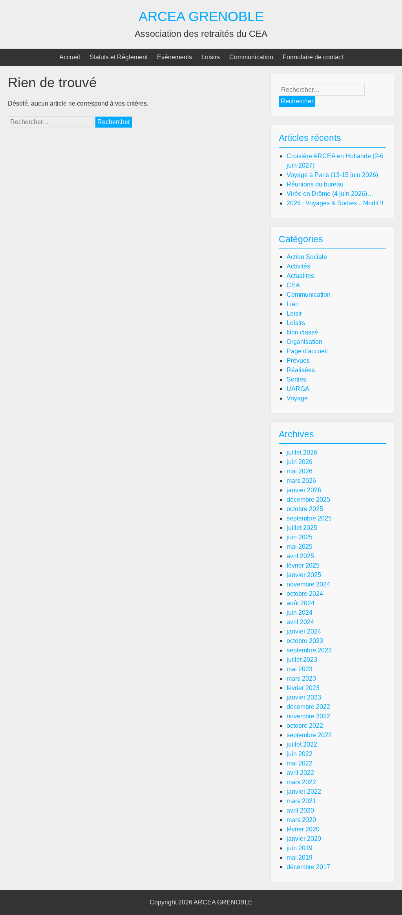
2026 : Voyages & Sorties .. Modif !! (335, 203)
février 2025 (303, 565)
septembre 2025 (309, 518)
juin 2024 (299, 612)
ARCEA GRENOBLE (201, 16)
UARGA (298, 388)
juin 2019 (299, 848)
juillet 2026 (302, 452)
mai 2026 (299, 471)
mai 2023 (299, 669)
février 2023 (303, 688)
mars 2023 (301, 678)
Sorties (296, 379)
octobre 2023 (305, 640)
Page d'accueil (307, 351)
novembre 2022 (308, 716)
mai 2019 (299, 857)
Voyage (297, 398)
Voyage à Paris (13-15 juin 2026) (332, 175)
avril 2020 (300, 810)
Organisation (304, 341)
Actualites (300, 275)
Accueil (69, 57)
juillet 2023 (302, 659)
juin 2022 (299, 754)
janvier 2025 (304, 575)
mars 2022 (301, 782)
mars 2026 (301, 480)
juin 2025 (299, 537)
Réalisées (301, 370)
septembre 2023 (309, 650)
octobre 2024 (305, 593)
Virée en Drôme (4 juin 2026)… (330, 193)
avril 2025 (300, 556)
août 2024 (300, 603)
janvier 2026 (304, 490)
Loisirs (210, 57)
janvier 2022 (304, 791)
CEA (293, 285)
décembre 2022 (308, 706)
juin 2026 (299, 461)
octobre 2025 (305, 509)
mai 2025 (299, 546)
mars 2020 (301, 819)
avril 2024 (300, 622)
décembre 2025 (308, 499)
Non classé (302, 332)
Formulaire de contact (313, 57)
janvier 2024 (304, 631)
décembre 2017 (308, 867)
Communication (251, 57)
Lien (293, 304)
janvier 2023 (304, 697)
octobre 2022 (305, 725)
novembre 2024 (308, 584)
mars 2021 (301, 801)
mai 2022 (299, 763)
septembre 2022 (309, 735)
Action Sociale (307, 257)
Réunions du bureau (315, 184)
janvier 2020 (304, 838)
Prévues (298, 360)
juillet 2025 (302, 527)
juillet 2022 (302, 744)
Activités (298, 266)
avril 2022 (300, 772)
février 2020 (303, 829)
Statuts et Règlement (119, 57)
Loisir (294, 313)
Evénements (174, 57)
